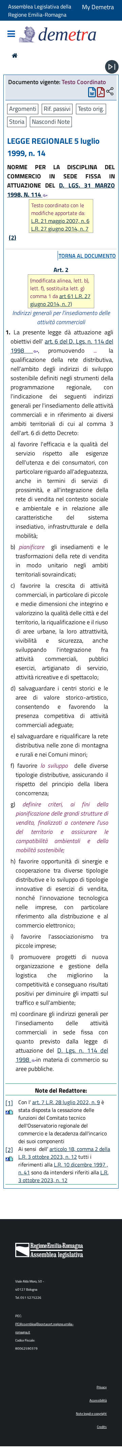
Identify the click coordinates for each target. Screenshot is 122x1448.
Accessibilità (98, 1400)
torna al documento (87, 256)
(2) (12, 237)
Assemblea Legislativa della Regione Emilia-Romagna (39, 10)
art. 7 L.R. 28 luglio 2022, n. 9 (66, 1102)
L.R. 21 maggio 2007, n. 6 (60, 221)
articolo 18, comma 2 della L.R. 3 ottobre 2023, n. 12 (64, 1153)
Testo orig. (91, 108)
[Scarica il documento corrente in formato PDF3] (101, 93)
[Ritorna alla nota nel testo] (7, 1112)
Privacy (102, 1387)
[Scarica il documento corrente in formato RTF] (92, 93)
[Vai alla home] (15, 55)
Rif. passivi (57, 108)
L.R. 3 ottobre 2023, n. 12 (63, 1176)
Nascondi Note (51, 121)
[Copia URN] (110, 91)
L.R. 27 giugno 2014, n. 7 (59, 229)
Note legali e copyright (91, 1413)
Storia (16, 121)
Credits (102, 1426)
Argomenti (22, 108)
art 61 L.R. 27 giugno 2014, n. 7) (60, 300)
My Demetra (98, 7)
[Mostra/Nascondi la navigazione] (11, 34)
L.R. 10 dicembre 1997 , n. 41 (63, 1168)
